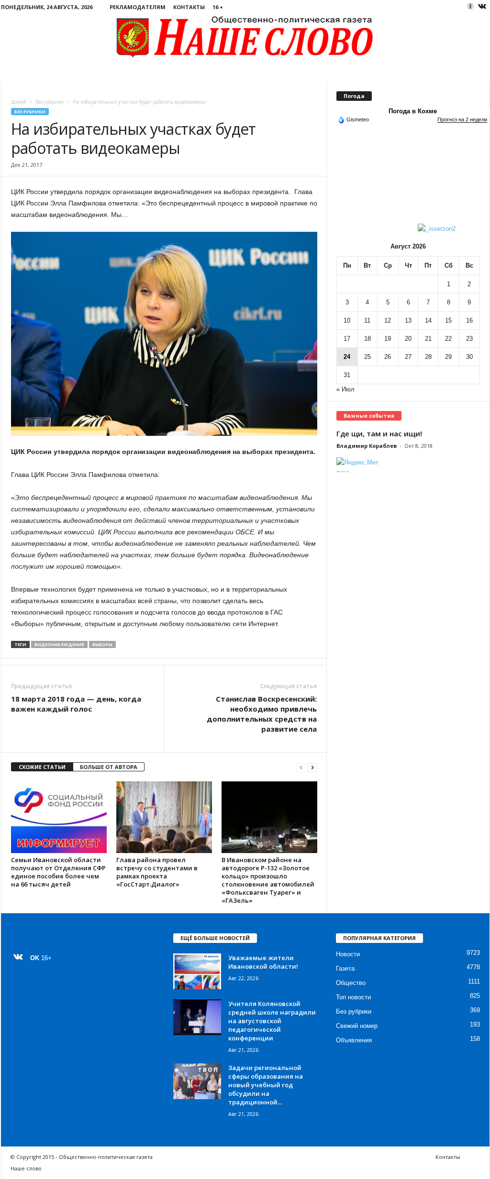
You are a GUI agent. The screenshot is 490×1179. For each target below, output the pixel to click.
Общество (351, 982)
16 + (217, 7)
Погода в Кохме (413, 111)
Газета (345, 968)
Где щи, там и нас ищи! (379, 433)
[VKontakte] (482, 7)
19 (387, 338)
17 (347, 338)
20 (408, 338)
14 (428, 320)
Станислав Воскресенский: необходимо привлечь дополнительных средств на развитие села (262, 714)
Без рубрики (49, 101)
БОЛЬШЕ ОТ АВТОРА (108, 766)
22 (448, 338)
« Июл (345, 389)
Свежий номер (357, 1025)
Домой (18, 101)
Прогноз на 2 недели (462, 119)
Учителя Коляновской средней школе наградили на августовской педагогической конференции (272, 1020)
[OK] (470, 6)
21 (428, 338)
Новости (348, 954)
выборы (102, 644)
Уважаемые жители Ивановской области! (263, 962)
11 (367, 320)
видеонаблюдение (59, 644)
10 (347, 320)
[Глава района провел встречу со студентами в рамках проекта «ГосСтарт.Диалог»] (164, 817)
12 (387, 320)
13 (408, 320)
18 (367, 338)
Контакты (189, 7)
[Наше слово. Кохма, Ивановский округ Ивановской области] (245, 36)
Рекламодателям (138, 7)
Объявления (354, 1040)
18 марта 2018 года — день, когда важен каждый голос (76, 704)
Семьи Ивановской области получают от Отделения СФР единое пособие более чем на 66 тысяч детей (58, 871)
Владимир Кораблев (366, 445)
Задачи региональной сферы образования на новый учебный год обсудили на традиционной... (265, 1084)
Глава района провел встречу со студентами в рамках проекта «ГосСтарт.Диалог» (157, 871)
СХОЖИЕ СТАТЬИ (42, 766)
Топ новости (353, 997)
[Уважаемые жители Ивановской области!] (197, 971)
